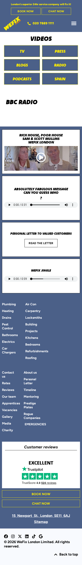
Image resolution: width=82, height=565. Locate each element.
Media (6, 423)
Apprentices (9, 403)
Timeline (30, 390)
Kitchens (31, 338)
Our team (9, 396)
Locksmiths (32, 318)
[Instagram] (13, 536)
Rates (6, 383)
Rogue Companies (31, 416)
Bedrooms (32, 344)
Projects (31, 331)
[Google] (41, 536)
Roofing (31, 358)
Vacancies (9, 410)
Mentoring (31, 396)
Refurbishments (32, 351)
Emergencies (32, 424)
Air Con (30, 304)
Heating (8, 311)
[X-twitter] (20, 536)
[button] (74, 23)
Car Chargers (9, 350)
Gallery (7, 417)
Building (31, 324)
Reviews (8, 390)
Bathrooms (9, 335)
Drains (6, 318)
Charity (7, 430)
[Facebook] (6, 536)
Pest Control (7, 326)
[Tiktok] (34, 536)
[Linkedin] (27, 536)
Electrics (8, 342)
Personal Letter (30, 381)
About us (30, 372)
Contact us (8, 374)
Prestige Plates (30, 405)
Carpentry (32, 311)
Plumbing (9, 304)
